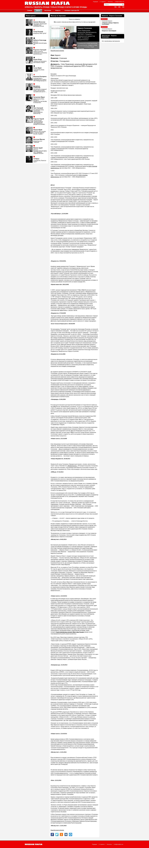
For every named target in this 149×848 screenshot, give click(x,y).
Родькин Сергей (38, 119)
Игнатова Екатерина (39, 76)
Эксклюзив (47, 10)
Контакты (110, 1)
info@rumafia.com (119, 1)
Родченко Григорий (39, 50)
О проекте (103, 1)
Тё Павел (36, 159)
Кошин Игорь (37, 59)
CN (123, 7)
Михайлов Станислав (36, 86)
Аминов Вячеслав (39, 22)
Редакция (95, 1)
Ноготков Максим (39, 139)
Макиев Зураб (37, 148)
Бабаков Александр (39, 40)
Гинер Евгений (38, 31)
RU (116, 7)
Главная (29, 10)
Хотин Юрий (37, 68)
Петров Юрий (37, 129)
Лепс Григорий (38, 108)
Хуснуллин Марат (39, 97)
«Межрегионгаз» (72, 465)
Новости (57, 10)
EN (119, 7)
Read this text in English (57, 50)
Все (55, 22)
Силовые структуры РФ (72, 10)
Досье (38, 10)
